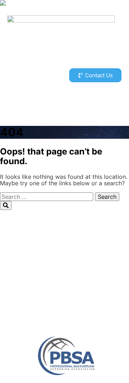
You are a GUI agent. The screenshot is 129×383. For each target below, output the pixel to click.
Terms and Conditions (64, 305)
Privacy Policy (65, 299)
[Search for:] (47, 196)
